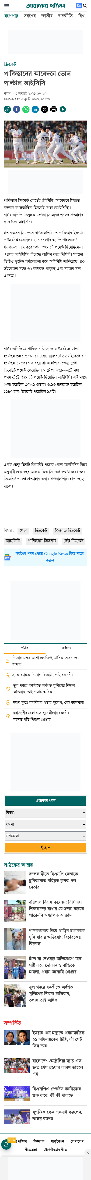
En (79, 5)
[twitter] (44, 109)
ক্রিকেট (41, 531)
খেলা (23, 531)
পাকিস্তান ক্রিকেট (42, 541)
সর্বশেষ (66, 648)
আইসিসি (13, 541)
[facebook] (16, 109)
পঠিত (24, 648)
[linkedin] (35, 109)
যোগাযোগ (77, 1142)
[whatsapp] (26, 109)
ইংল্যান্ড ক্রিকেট (67, 531)
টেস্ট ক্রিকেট (73, 541)
